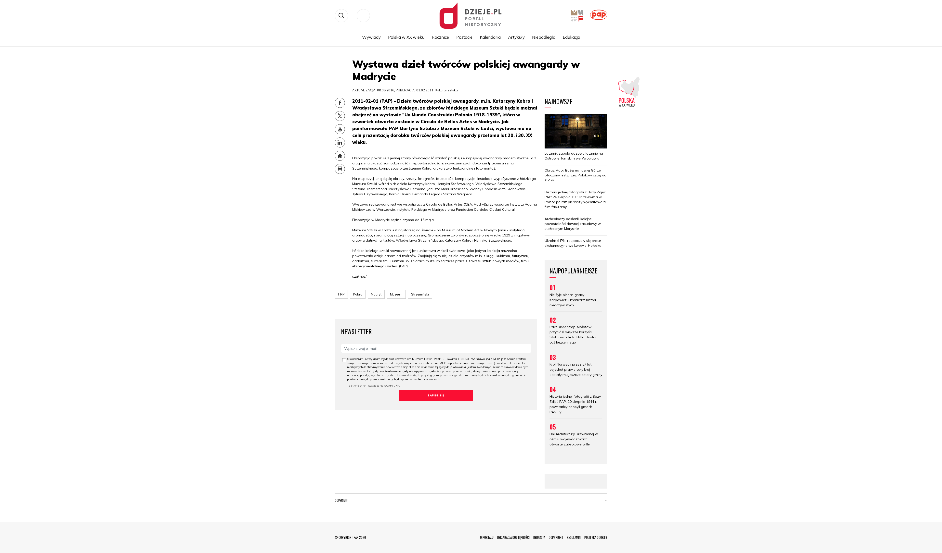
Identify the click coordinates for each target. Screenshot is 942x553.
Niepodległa (543, 37)
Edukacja (571, 37)
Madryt (376, 294)
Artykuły (516, 37)
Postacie (464, 37)
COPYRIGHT (556, 537)
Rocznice (440, 37)
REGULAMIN (574, 537)
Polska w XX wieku (406, 37)
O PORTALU (487, 537)
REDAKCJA (539, 537)
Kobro (357, 294)
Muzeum (396, 294)
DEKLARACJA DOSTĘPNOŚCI (513, 537)
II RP (341, 294)
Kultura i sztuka (446, 90)
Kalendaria (490, 37)
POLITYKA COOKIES (595, 537)
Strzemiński (420, 294)
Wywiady (371, 37)
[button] (606, 501)
